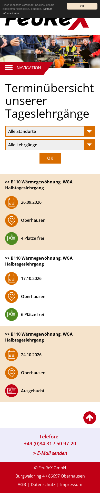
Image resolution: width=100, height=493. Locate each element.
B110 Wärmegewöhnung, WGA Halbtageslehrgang (39, 185)
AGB (22, 484)
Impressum (71, 484)
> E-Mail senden (50, 453)
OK (82, 6)
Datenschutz (43, 484)
